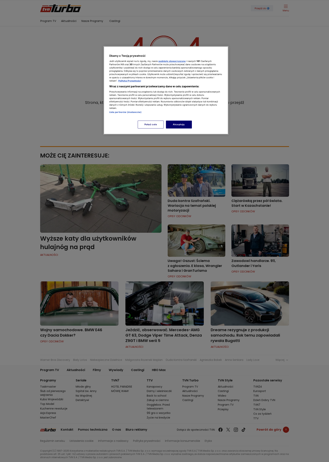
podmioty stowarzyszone (172, 61)
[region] (166, 90)
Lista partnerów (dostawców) (125, 112)
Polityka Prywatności (129, 80)
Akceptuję (179, 124)
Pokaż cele (150, 124)
